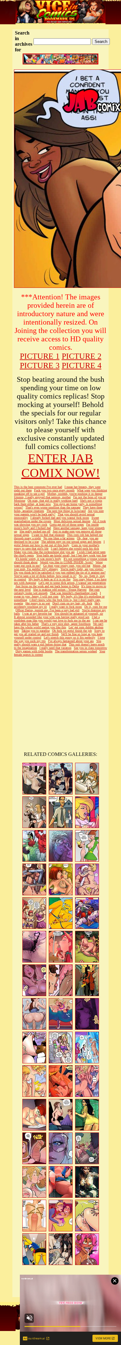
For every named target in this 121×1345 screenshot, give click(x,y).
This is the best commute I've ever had (38, 487)
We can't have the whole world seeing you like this (58, 625)
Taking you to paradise (35, 630)
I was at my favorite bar (37, 613)
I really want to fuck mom (65, 606)
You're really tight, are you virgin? (81, 569)
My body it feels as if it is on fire (49, 579)
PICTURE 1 (40, 356)
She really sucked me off (35, 531)
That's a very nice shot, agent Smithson (66, 624)
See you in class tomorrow (90, 647)
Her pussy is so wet (37, 603)
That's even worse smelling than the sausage (52, 507)
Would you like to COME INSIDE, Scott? (66, 562)
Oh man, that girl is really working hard (53, 500)
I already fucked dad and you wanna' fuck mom (59, 517)
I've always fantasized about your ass (71, 641)
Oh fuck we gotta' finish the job (72, 630)
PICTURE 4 (81, 365)
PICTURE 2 (81, 356)
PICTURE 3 (40, 365)
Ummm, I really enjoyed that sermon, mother (42, 497)
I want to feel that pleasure (48, 535)
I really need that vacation (55, 647)
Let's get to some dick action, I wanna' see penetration (72, 582)
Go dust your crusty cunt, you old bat (66, 565)
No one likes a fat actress (58, 538)
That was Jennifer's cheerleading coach (73, 593)
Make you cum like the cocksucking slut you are (44, 552)
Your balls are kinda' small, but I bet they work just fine (71, 555)
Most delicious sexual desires (72, 521)
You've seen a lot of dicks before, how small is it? (45, 576)
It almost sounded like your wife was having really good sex (51, 617)
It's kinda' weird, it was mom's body (38, 558)
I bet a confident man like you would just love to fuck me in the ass (57, 618)
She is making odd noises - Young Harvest (60, 589)
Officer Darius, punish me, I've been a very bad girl (47, 610)
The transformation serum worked (76, 651)
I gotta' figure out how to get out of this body (59, 543)
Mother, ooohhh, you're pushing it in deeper (74, 493)
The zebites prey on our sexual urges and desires (71, 541)
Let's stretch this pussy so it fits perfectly (69, 637)
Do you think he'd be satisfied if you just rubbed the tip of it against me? (59, 572)
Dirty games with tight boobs (34, 651)
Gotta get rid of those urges (67, 524)
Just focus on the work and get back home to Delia (47, 586)
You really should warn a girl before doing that (57, 642)
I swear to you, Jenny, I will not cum (57, 594)
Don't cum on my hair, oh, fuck (72, 603)
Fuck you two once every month (54, 490)
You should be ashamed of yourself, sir (78, 613)
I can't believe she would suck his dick (75, 548)
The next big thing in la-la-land (66, 511)
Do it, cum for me (95, 606)
